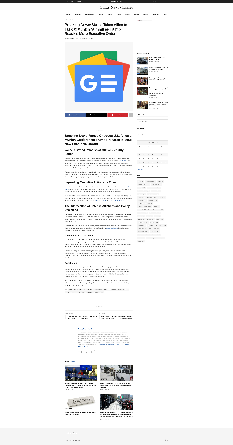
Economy (78, 14)
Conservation (156, 184)
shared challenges (112, 228)
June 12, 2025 (69, 390)
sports (162, 225)
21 (157, 162)
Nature (141, 216)
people (150, 219)
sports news (142, 228)
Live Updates (142, 212)
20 (152, 162)
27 (152, 166)
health (161, 197)
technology (155, 231)
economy (156, 190)
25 (143, 166)
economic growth (154, 187)
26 (148, 166)
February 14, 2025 (84, 38)
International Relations (110, 289)
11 (143, 158)
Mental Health (155, 212)
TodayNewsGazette (71, 38)
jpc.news (86, 346)
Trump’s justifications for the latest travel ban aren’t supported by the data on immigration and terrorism (116, 385)
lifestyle (152, 209)
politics (78, 292)
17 (139, 162)
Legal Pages (78, 1)
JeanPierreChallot (123, 289)
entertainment (153, 194)
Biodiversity (150, 181)
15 (161, 158)
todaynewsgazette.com (74, 440)
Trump (96, 292)
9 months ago (154, 61)
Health (101, 14)
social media (152, 225)
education (142, 194)
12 (148, 158)
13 (152, 158)
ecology (141, 187)
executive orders (88, 289)
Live (160, 209)
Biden (140, 181)
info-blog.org (111, 344)
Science (136, 14)
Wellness (160, 238)
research (154, 222)
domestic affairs (101, 200)
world (141, 241)
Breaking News (78, 289)
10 (139, 158)
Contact (72, 1)
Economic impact (143, 190)
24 (139, 166)
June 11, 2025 (69, 417)
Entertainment (89, 14)
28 (157, 166)
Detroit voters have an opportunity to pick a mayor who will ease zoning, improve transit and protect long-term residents (80, 385)
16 (166, 158)
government (98, 289)
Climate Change (143, 184)
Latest (156, 206)
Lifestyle (109, 14)
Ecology (68, 14)
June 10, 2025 (105, 419)
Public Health (143, 222)
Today (141, 234)
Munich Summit (70, 292)
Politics (127, 14)
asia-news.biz (103, 344)
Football (141, 197)
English (141, 20)
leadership (142, 209)
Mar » (143, 169)
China (160, 181)
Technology (155, 14)
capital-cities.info (121, 344)
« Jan (138, 169)
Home (66, 19)
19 (148, 162)
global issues (123, 161)
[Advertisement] (99, 124)
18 (143, 162)
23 (166, 162)
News (149, 216)
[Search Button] (167, 1)
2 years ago (154, 98)
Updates (150, 238)
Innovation (152, 200)
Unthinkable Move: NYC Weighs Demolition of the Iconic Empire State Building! (158, 104)
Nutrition (141, 219)
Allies (70, 289)
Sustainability (143, 231)
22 (161, 162)
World (165, 14)
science (141, 225)
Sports (145, 14)
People (119, 14)
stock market (154, 228)
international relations (117, 200)
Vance (101, 292)
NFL (157, 216)
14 (157, 158)
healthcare (142, 200)
